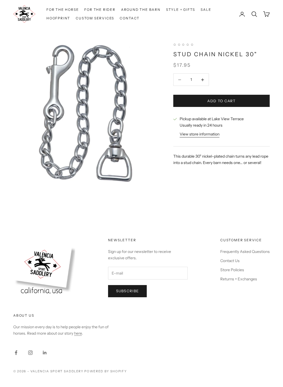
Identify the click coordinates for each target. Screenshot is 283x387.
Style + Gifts (180, 9)
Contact (130, 18)
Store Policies (232, 269)
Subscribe (127, 291)
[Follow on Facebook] (16, 352)
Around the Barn (141, 9)
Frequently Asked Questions (245, 251)
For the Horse (62, 9)
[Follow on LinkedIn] (45, 352)
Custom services (95, 18)
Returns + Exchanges (238, 278)
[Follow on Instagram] (30, 352)
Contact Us (230, 260)
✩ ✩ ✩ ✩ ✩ (183, 44)
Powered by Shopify (105, 371)
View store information (199, 134)
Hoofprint (58, 18)
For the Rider (99, 9)
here (78, 333)
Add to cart (221, 101)
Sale (206, 9)
